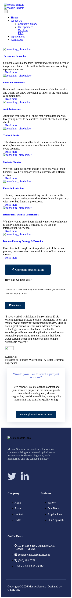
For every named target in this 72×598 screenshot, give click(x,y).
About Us (16, 20)
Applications (18, 36)
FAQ (21, 33)
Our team (23, 30)
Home (14, 17)
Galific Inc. (14, 589)
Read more (11, 72)
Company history (27, 23)
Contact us (17, 39)
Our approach (25, 27)
